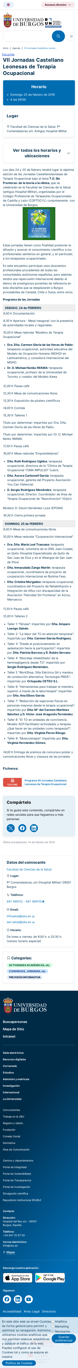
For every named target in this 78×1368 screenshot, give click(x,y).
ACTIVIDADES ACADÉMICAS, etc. (29, 965)
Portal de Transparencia (17, 1180)
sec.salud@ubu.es (19, 922)
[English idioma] (8, 5)
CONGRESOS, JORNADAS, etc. (27, 971)
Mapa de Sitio (13, 1029)
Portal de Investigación (16, 1186)
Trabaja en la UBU (13, 1116)
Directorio (49, 1311)
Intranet (9, 1036)
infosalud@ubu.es (19, 916)
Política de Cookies (19, 1363)
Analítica (61, 1321)
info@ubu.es (10, 1245)
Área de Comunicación (16, 1149)
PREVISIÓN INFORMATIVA (24, 977)
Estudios (8, 1072)
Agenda (16, 48)
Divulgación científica (15, 1193)
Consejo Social (11, 1136)
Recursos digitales (14, 1059)
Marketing (62, 1326)
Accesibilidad (12, 1311)
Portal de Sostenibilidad (17, 1173)
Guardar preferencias (63, 1338)
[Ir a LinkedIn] (34, 828)
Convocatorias (11, 1109)
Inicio (5, 48)
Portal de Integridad (15, 1167)
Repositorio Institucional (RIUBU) (22, 1200)
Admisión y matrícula (16, 1079)
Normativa (9, 1142)
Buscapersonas (15, 1022)
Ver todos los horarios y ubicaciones (37, 153)
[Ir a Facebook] (22, 828)
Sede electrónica (13, 1052)
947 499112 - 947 (24, 901)
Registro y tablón (13, 1123)
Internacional (11, 1092)
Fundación (9, 1129)
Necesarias (62, 1331)
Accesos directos (55, 4)
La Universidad (12, 1098)
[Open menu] (71, 36)
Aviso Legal (32, 1311)
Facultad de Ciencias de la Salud (29, 869)
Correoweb (10, 1065)
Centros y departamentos (18, 1160)
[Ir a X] (11, 828)
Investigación (11, 1085)
